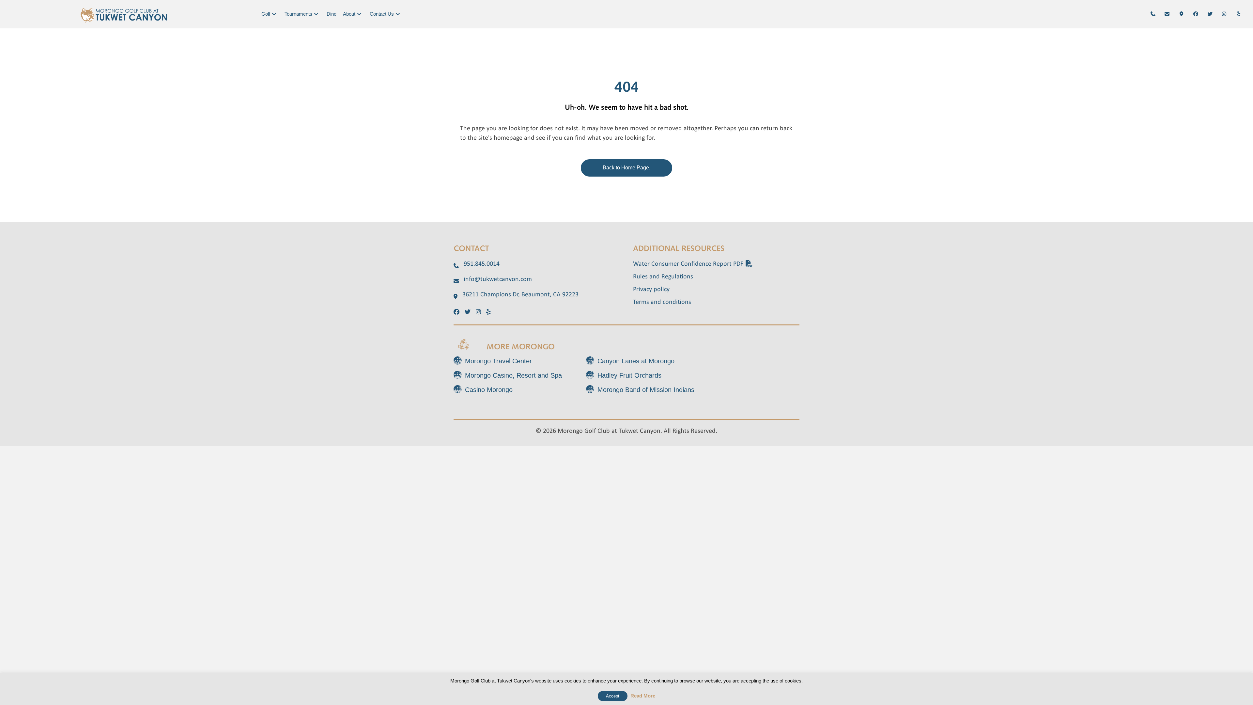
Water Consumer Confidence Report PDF (689, 264)
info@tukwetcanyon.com (498, 279)
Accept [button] (612, 696)
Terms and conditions (662, 302)
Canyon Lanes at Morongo (635, 361)
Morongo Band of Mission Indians (645, 389)
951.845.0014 (482, 264)
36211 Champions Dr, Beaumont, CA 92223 (520, 294)
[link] (269, 14)
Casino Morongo (489, 389)
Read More (642, 695)
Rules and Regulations (663, 277)
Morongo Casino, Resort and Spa (513, 375)
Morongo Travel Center (498, 361)
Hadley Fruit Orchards (629, 375)
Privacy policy (651, 289)
